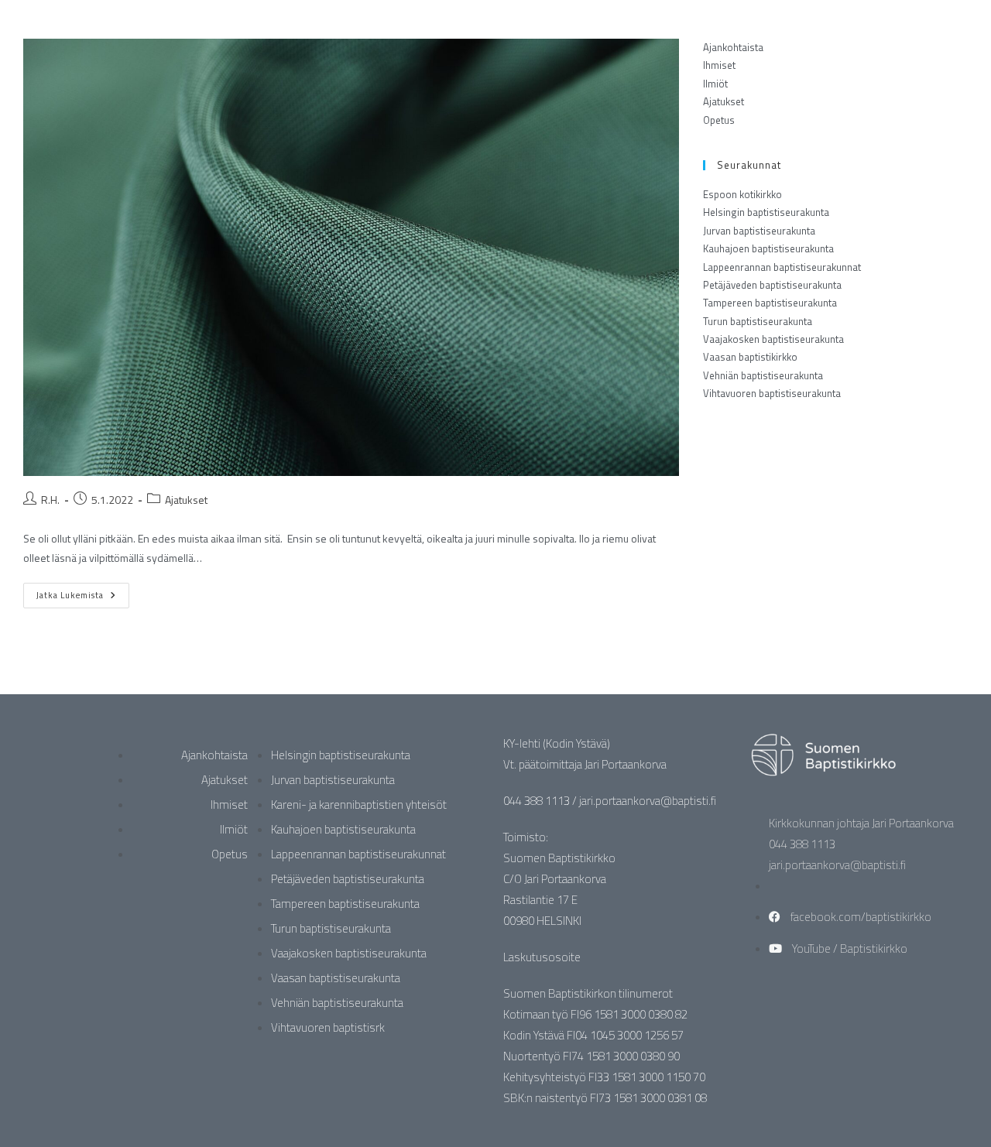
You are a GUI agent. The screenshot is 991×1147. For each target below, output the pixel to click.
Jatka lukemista (82, 592)
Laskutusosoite (542, 957)
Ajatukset (186, 499)
